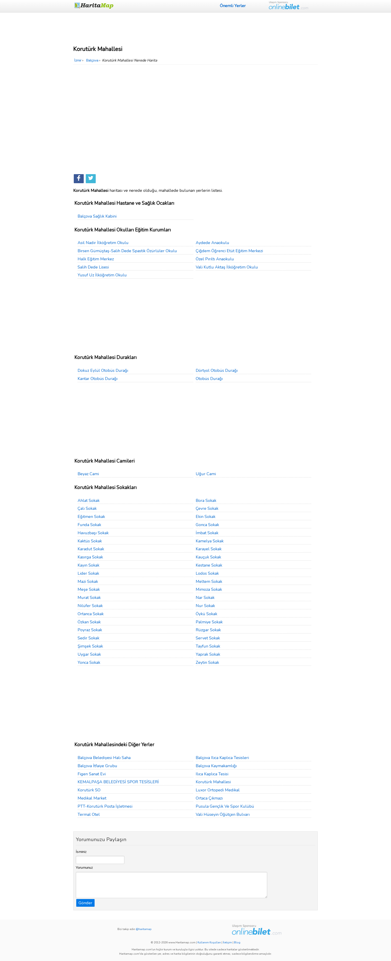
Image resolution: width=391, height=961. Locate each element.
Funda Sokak (89, 524)
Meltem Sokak (209, 581)
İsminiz (81, 851)
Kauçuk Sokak (208, 557)
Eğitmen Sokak (91, 516)
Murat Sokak (89, 597)
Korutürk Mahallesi (213, 782)
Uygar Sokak (89, 654)
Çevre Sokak (207, 508)
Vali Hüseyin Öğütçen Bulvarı (223, 814)
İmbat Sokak (207, 533)
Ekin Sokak (205, 516)
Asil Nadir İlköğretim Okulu (103, 242)
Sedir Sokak (88, 638)
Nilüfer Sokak (90, 605)
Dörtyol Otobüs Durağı (217, 370)
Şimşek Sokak (90, 646)
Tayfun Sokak (208, 646)
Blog (237, 942)
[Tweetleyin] (91, 178)
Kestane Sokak (209, 565)
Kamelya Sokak (210, 541)
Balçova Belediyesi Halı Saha (104, 757)
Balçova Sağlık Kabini (97, 216)
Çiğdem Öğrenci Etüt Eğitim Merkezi (229, 251)
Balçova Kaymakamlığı (216, 766)
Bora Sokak (206, 500)
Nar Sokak (205, 597)
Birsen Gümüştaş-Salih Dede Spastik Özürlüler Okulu (127, 251)
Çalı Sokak (87, 508)
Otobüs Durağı (209, 378)
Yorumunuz (84, 867)
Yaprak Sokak (208, 654)
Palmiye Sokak (209, 622)
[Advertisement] (195, 28)
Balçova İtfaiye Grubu (97, 766)
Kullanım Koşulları (209, 942)
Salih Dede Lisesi (93, 267)
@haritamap (144, 929)
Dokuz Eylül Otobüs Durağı (103, 370)
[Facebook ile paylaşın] (79, 178)
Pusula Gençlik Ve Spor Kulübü (225, 806)
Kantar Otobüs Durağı (97, 378)
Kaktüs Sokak (90, 541)
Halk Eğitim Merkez (96, 259)
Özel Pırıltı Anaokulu (215, 259)
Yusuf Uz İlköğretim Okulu (102, 275)
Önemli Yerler (233, 5)
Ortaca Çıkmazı (209, 798)
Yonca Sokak (89, 662)
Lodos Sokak (207, 573)
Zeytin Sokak (207, 662)
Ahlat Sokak (89, 500)
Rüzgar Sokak (208, 630)
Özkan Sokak (89, 622)
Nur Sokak (205, 605)
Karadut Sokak (91, 549)
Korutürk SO (89, 790)
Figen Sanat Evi (92, 774)
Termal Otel (89, 814)
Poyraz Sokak (90, 630)
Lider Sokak (88, 573)
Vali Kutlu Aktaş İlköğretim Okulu (227, 267)
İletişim (227, 942)
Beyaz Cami (88, 474)
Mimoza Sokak (209, 589)
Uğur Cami (206, 474)
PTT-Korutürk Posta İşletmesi (105, 806)
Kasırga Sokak (90, 557)
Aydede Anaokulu (212, 242)
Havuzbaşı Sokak (93, 533)
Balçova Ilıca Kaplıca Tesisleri (222, 757)
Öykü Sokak (206, 614)
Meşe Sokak (89, 589)
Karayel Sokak (209, 549)
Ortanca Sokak (91, 614)
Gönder (85, 903)
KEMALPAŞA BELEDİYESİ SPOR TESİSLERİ (118, 782)
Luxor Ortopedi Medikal (218, 790)
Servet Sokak (208, 638)
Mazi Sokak (88, 581)
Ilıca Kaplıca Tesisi (212, 774)
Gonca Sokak (207, 524)
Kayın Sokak (88, 565)
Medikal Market (92, 798)
